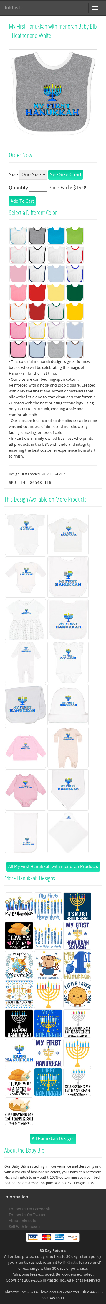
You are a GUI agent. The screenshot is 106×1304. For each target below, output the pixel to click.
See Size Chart (66, 174)
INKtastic (70, 1262)
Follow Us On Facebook (29, 1209)
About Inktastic (22, 1221)
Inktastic (14, 7)
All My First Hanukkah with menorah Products (53, 867)
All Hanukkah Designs (53, 1139)
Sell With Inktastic (24, 1226)
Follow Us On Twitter (27, 1215)
